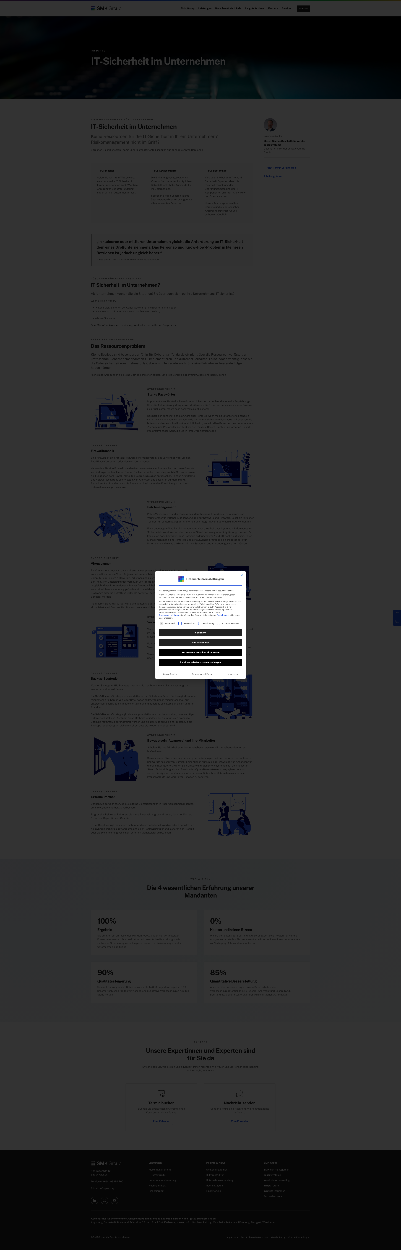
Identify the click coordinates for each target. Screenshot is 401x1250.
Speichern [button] (200, 632)
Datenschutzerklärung (169, 615)
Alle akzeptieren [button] (200, 642)
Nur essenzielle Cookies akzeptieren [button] (200, 652)
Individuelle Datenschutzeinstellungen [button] (200, 662)
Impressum (233, 674)
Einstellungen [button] (223, 615)
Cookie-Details (170, 674)
